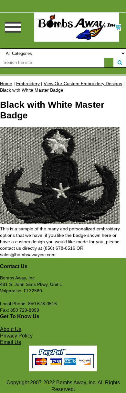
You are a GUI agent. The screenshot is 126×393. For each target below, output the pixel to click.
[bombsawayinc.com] (76, 26)
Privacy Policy (16, 335)
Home (6, 83)
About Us (10, 329)
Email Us (10, 342)
